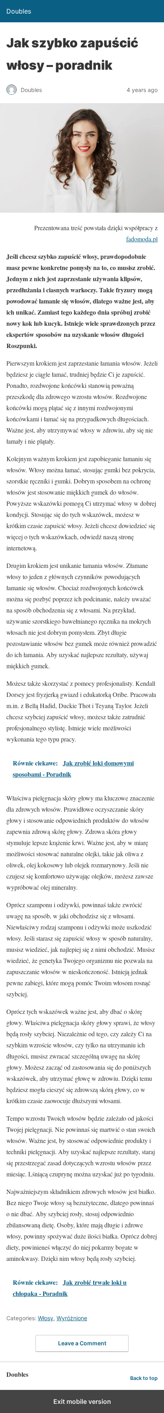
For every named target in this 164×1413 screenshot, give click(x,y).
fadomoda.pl (142, 239)
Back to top (144, 1378)
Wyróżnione (72, 1318)
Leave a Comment (82, 1343)
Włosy (45, 1318)
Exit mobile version (82, 1401)
